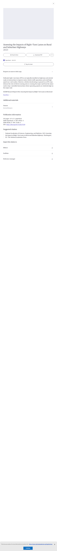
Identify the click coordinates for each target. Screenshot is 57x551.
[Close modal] (53, 3)
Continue (28, 548)
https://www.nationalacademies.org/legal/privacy (40, 544)
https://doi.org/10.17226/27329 (15, 124)
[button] (28, 64)
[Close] (54, 544)
